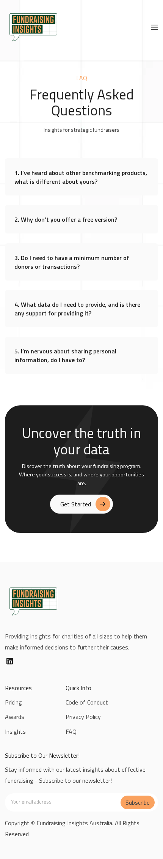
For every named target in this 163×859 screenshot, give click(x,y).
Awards (14, 716)
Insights (15, 731)
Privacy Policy (83, 716)
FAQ (71, 731)
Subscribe (137, 802)
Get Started (75, 504)
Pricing (13, 702)
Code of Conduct (87, 702)
